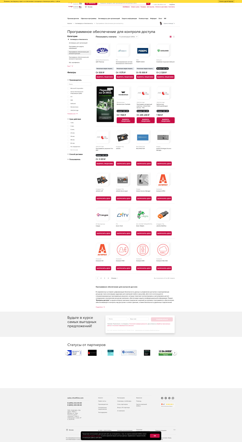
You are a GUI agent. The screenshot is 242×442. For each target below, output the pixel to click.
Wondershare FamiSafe (123, 104)
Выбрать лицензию (105, 77)
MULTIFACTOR (140, 148)
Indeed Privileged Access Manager (163, 149)
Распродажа (121, 398)
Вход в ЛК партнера (123, 407)
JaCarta (118, 148)
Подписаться (162, 319)
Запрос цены (135, 7)
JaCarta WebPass (161, 226)
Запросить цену (123, 163)
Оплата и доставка (161, 7)
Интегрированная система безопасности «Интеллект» (124, 62)
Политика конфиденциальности (143, 430)
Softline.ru (126, 7)
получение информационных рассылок (123, 325)
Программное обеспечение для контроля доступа (79, 52)
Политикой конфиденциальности (138, 324)
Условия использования (124, 430)
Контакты (171, 7)
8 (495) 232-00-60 (74, 403)
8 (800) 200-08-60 (74, 405)
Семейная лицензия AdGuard (165, 62)
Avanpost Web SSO (162, 260)
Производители (103, 404)
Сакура (98, 226)
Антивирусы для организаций (78, 43)
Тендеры (143, 7)
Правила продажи (160, 430)
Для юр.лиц (150, 7)
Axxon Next (119, 226)
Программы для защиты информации (76, 47)
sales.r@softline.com (160, 4)
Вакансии (139, 398)
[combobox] (128, 36)
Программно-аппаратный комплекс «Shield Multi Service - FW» (144, 106)
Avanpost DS (99, 260)
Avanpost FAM (120, 260)
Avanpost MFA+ (160, 191)
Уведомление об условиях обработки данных (147, 330)
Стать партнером (122, 404)
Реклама (110, 89)
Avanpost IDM (140, 260)
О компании (121, 410)
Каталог (100, 398)
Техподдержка (102, 412)
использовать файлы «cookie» (91, 435)
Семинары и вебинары (124, 401)
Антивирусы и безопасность (79, 39)
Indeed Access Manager (143, 191)
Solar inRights (140, 226)
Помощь (138, 401)
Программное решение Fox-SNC (104, 149)
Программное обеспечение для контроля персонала (79, 58)
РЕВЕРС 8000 (140, 62)
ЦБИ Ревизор (100, 62)
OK (155, 436)
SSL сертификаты (74, 62)
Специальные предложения (102, 408)
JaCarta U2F (99, 191)
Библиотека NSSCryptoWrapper (162, 105)
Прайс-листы (102, 401)
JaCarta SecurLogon (122, 191)
